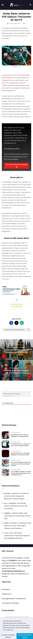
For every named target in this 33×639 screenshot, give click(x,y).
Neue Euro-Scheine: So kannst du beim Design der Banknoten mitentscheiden (16, 496)
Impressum (6, 589)
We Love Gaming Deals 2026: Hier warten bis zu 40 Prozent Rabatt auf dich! (20, 464)
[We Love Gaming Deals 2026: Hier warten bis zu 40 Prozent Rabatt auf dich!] (5, 462)
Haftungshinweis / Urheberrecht (14, 599)
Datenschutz (6, 594)
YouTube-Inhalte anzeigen (16, 164)
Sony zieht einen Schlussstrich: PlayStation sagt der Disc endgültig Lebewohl (17, 535)
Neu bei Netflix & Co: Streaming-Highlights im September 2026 (20, 454)
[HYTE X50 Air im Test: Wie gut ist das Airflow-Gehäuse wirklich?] (5, 444)
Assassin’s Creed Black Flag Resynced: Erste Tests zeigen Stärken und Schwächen (17, 525)
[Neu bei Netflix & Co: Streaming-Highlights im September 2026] (5, 453)
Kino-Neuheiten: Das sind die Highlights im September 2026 (20, 435)
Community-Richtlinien (10, 603)
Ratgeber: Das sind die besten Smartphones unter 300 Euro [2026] (16, 506)
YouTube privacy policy (12, 149)
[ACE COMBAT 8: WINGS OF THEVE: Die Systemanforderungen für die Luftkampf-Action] (5, 472)
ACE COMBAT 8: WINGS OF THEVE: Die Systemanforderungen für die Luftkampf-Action (21, 473)
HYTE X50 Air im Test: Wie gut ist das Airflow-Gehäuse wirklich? (21, 444)
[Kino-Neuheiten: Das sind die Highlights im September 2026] (5, 435)
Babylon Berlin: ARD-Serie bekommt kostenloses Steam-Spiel (17, 516)
